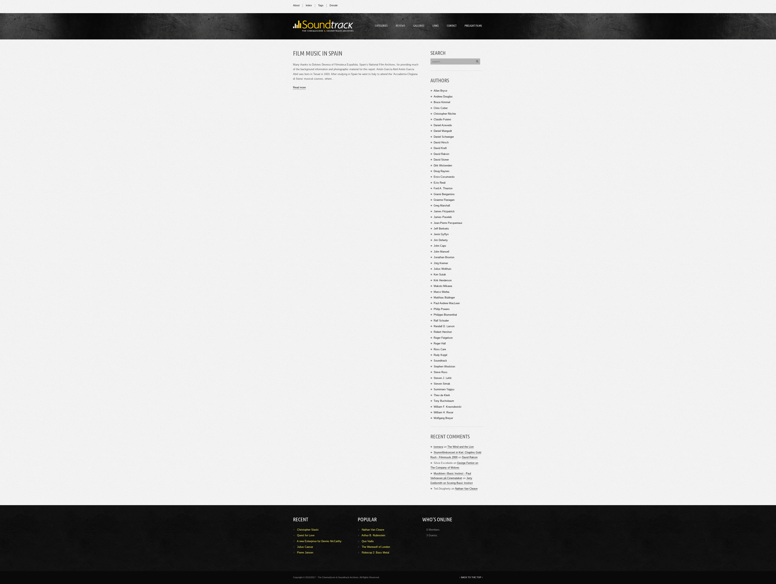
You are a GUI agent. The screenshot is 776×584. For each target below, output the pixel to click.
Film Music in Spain (317, 54)
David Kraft (440, 148)
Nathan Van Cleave (466, 488)
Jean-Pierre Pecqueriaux (448, 222)
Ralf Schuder (441, 320)
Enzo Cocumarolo (444, 176)
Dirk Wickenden (443, 165)
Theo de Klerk (442, 395)
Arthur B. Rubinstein (373, 535)
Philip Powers (442, 309)
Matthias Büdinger (444, 297)
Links (435, 25)
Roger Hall (440, 343)
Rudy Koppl (440, 355)
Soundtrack (323, 26)
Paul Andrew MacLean (447, 303)
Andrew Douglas (443, 96)
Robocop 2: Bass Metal (375, 552)
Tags (320, 5)
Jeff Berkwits (441, 228)
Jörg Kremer (441, 263)
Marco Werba (441, 291)
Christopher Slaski (307, 529)
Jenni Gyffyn (441, 234)
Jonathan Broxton (444, 257)
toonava (438, 446)
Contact (452, 25)
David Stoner (441, 159)
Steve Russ (440, 372)
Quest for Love (305, 535)
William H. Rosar (443, 412)
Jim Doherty (441, 240)
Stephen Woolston (444, 366)
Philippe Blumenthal (445, 314)
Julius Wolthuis (442, 268)
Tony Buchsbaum (444, 400)
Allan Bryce (440, 90)
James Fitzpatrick (444, 211)
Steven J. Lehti (442, 378)
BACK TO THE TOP (471, 577)
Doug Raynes (441, 171)
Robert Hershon (443, 331)
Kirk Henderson (443, 280)
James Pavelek (443, 217)
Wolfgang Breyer (443, 418)
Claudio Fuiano (442, 119)
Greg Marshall (442, 205)
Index (309, 5)
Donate (334, 5)
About (296, 5)
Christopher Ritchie (445, 113)
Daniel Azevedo (443, 125)
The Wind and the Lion (460, 446)
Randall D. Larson (444, 326)
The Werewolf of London (376, 546)
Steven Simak (442, 383)
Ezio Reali (440, 182)
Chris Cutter (441, 108)
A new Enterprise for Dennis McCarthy (319, 541)
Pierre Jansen (305, 552)
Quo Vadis (368, 541)
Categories (381, 25)
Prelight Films (473, 25)
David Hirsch (441, 142)
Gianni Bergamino (444, 194)
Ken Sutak (440, 274)
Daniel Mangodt (443, 130)
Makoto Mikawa (443, 286)
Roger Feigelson (443, 337)
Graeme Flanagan (444, 199)
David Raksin (441, 154)
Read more (299, 87)
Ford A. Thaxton (443, 188)
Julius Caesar (305, 546)
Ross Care (440, 349)
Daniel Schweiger (444, 136)
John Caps (440, 245)
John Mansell (441, 251)
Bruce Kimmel (442, 102)
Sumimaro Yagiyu (444, 389)
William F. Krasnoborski (447, 406)
